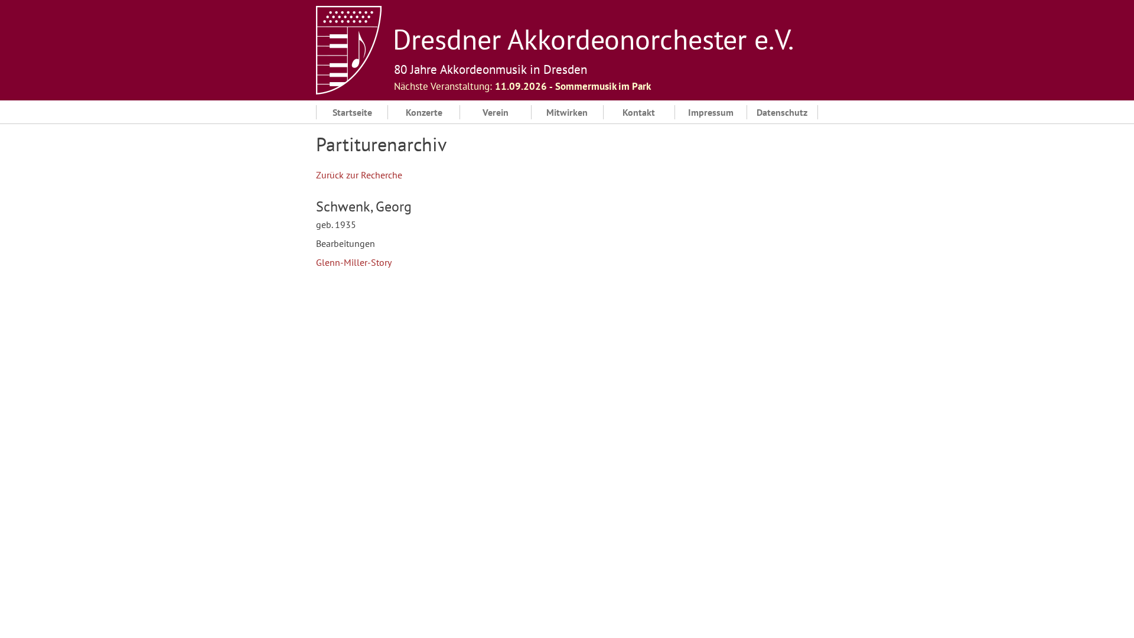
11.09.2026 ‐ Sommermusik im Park (573, 86)
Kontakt (639, 112)
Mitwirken (567, 112)
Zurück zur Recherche (359, 175)
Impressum (711, 112)
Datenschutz (782, 112)
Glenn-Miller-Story (354, 262)
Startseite (352, 112)
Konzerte (424, 112)
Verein (496, 112)
